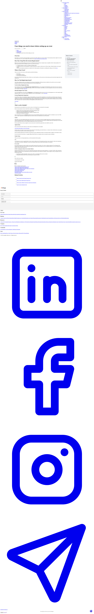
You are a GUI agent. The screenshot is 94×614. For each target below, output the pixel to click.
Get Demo (16, 225)
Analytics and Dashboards (61, 218)
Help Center (2, 233)
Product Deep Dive (65, 11)
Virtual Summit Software (10, 214)
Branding (44, 218)
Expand (5, 612)
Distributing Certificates (68, 23)
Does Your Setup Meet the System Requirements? (71, 59)
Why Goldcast (2, 225)
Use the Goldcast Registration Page (72, 65)
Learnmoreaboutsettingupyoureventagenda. (22, 128)
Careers (13, 225)
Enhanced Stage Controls (68, 22)
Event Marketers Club (10, 229)
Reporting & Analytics (67, 17)
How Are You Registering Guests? (71, 63)
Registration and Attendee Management (31, 218)
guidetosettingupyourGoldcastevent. (40, 58)
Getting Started (64, 7)
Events (8, 225)
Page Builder (15, 218)
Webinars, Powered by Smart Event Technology (71, 13)
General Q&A (66, 38)
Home (18, 50)
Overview (68, 57)
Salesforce (66, 26)
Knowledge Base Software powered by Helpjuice (47, 611)
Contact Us (10, 225)
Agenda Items (69, 73)
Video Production (10, 218)
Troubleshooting (66, 20)
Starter (65, 3)
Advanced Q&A (67, 39)
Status (5, 233)
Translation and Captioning (21, 218)
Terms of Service (13, 233)
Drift (65, 32)
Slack (65, 29)
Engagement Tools (40, 218)
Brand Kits (66, 24)
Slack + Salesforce (67, 30)
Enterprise (66, 6)
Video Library (66, 21)
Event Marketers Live (3, 229)
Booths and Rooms (54, 218)
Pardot (65, 31)
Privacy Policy (8, 233)
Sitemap (27, 233)
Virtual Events (66, 9)
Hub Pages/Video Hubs (68, 19)
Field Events (66, 10)
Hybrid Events (16, 214)
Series (65, 16)
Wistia (65, 33)
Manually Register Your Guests (72, 66)
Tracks (68, 71)
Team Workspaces (67, 18)
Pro (65, 4)
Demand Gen (24, 214)
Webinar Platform (3, 214)
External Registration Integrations (71, 68)
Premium (65, 5)
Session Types (69, 74)
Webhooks (66, 34)
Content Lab (66, 8)
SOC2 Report (24, 233)
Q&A (63, 37)
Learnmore (25, 88)
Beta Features (64, 36)
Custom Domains (48, 218)
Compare (1, 218)
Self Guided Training (65, 2)
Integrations (64, 25)
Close (2, 612)
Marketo (65, 27)
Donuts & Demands (17, 229)
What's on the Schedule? (71, 70)
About (6, 225)
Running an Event (67, 14)
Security (21, 233)
